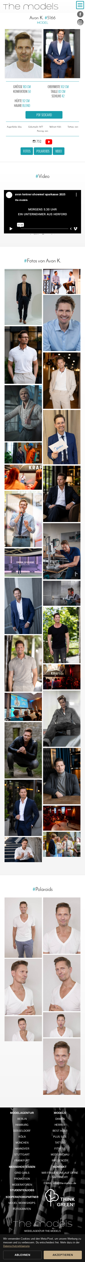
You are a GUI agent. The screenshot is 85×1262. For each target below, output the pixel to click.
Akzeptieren (63, 1254)
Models (60, 1112)
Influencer (60, 1160)
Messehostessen (22, 1166)
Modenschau (60, 1154)
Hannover (22, 1148)
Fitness (59, 1148)
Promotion (22, 1178)
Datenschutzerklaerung (16, 1246)
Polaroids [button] (42, 151)
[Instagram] (80, 23)
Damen (60, 1118)
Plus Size (60, 1136)
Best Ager (60, 1130)
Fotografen (22, 1208)
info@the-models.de (64, 1183)
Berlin (22, 1118)
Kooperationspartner (22, 1197)
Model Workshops (21, 1203)
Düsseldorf (22, 1130)
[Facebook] (80, 15)
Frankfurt (22, 1160)
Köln (22, 1136)
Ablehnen (22, 1254)
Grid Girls (22, 1172)
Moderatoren (22, 1184)
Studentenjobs (22, 1190)
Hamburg (21, 1124)
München (22, 1142)
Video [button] (58, 151)
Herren (60, 1124)
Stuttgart (22, 1154)
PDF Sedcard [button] (44, 114)
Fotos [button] (26, 151)
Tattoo (60, 1142)
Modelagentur (22, 1112)
